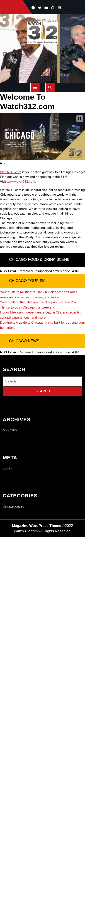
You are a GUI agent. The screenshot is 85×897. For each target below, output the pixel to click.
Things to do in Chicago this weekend (27, 307)
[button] (79, 118)
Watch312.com (10, 172)
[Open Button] (35, 87)
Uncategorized (13, 506)
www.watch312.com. (21, 181)
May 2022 (10, 430)
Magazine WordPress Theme (36, 526)
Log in (7, 468)
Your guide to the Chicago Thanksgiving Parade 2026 (39, 302)
